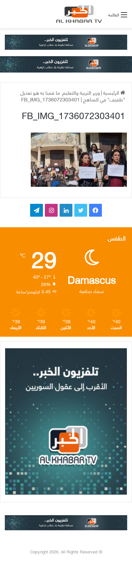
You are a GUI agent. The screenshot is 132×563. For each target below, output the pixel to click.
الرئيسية (111, 92)
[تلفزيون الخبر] (77, 14)
